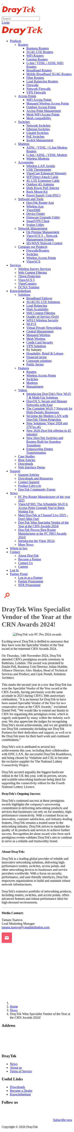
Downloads (17, 1087)
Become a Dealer (21, 1090)
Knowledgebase (20, 1094)
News (13, 1064)
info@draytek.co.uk (15, 1044)
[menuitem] (15, 41)
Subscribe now (62, 1120)
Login (5, 22)
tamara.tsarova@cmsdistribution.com (26, 927)
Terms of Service (21, 1071)
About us (16, 1067)
